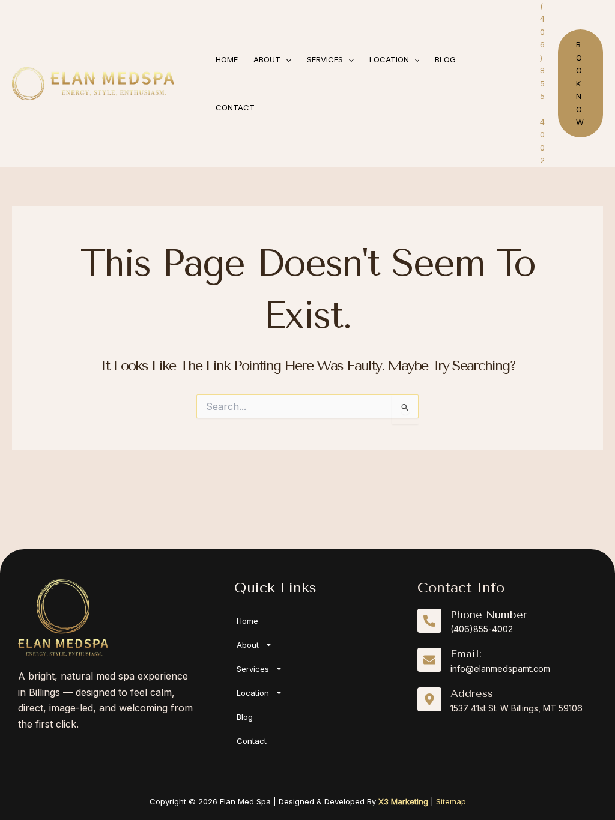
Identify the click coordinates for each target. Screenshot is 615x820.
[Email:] (429, 660)
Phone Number (488, 614)
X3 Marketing (403, 801)
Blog (245, 717)
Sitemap (451, 801)
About (248, 645)
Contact (252, 741)
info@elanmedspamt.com (500, 668)
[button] (285, 59)
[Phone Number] (429, 621)
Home (247, 621)
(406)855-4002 (481, 629)
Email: (466, 653)
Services (253, 669)
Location (253, 693)
